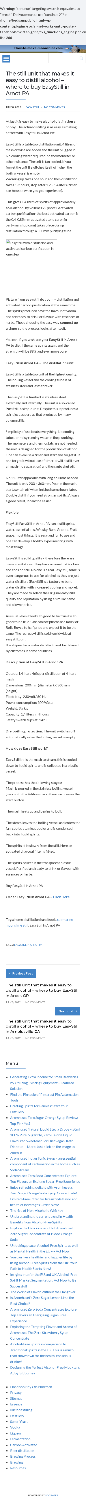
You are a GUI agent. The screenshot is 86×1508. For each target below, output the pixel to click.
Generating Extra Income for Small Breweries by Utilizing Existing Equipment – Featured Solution (44, 1083)
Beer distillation (22, 1450)
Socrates (51, 1495)
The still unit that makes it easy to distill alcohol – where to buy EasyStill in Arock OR (42, 990)
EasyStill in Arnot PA (28, 944)
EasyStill (32, 107)
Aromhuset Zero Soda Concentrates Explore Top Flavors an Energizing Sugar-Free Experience (43, 1315)
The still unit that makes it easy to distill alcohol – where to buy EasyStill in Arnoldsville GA (42, 1026)
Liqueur (15, 1433)
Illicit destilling (21, 1410)
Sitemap (16, 1398)
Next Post (66, 1011)
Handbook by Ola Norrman (31, 1387)
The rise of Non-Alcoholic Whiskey (36, 1210)
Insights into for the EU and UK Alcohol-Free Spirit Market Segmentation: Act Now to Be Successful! (43, 1280)
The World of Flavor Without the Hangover (42, 1292)
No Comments (54, 107)
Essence (16, 1404)
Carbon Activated (23, 1445)
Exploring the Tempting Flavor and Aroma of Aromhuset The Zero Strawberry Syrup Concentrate (43, 1332)
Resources (18, 1468)
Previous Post (22, 973)
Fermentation (20, 1439)
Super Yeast (19, 1421)
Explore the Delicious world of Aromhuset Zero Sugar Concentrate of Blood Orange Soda (41, 1234)
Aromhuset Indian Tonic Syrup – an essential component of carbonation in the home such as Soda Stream (45, 1164)
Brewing (16, 1462)
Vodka (15, 1427)
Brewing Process (23, 1456)
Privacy (16, 1392)
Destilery (17, 1416)
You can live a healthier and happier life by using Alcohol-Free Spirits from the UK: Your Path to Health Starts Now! (43, 1263)
